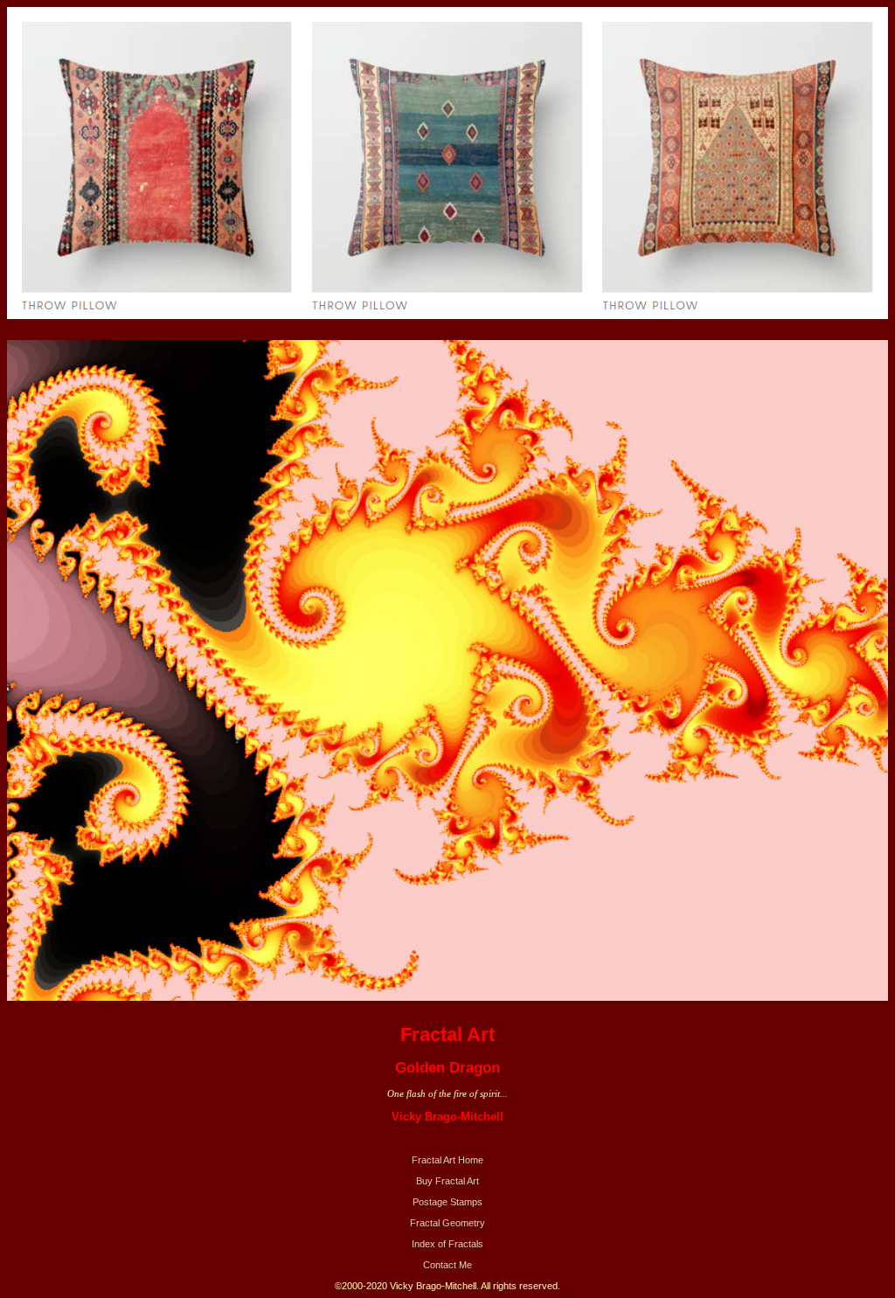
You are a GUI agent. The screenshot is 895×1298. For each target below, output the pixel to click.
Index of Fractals (447, 1244)
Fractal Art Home (447, 1160)
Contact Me (447, 1265)
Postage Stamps (447, 1202)
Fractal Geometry (447, 1223)
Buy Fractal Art (447, 1181)
